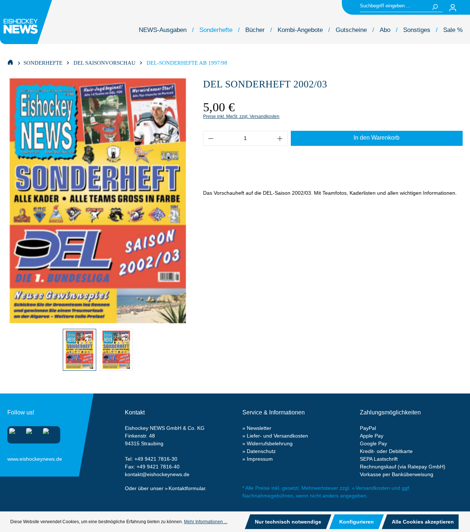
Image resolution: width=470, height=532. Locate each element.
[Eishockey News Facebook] (31, 433)
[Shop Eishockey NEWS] (10, 62)
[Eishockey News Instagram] (14, 433)
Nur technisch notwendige (288, 522)
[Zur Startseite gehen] (27, 22)
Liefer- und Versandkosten (277, 436)
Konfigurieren (356, 522)
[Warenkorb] (465, 7)
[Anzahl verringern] (210, 138)
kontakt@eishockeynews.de (157, 474)
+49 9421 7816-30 (155, 459)
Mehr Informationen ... (205, 521)
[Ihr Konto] (452, 8)
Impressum (260, 459)
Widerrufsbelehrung (270, 443)
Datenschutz (261, 451)
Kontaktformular (187, 488)
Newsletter (259, 428)
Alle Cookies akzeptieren (423, 522)
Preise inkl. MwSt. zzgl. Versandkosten (241, 116)
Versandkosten (372, 488)
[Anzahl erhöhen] (280, 138)
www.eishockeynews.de (16, 457)
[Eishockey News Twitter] (48, 433)
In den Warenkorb (377, 137)
